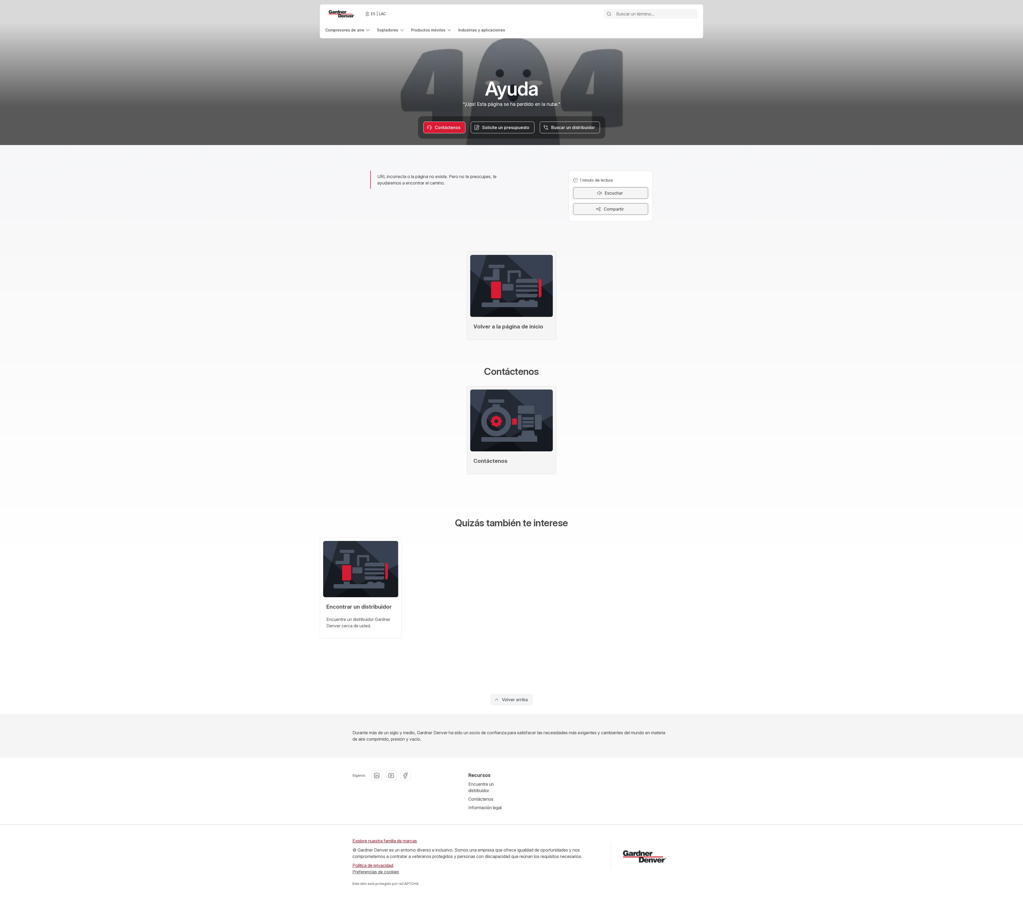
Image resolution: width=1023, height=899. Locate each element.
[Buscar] (609, 14)
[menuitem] (348, 30)
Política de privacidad (372, 865)
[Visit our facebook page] (405, 775)
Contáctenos (480, 799)
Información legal (485, 807)
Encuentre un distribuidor (481, 787)
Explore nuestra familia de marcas (384, 841)
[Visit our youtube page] (391, 775)
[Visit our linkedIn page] (377, 775)
